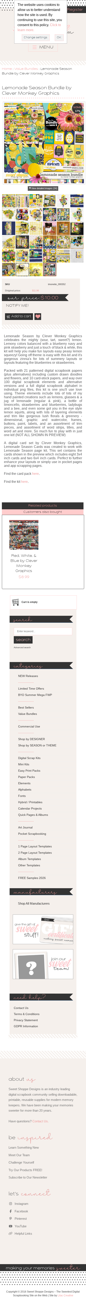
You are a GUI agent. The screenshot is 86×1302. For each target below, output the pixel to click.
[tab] (42, 505)
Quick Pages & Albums (33, 814)
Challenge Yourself (21, 1162)
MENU (45, 47)
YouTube (20, 1226)
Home (7, 69)
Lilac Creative (65, 1295)
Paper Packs (26, 777)
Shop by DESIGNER (31, 739)
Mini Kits (23, 764)
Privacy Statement (26, 1020)
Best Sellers (26, 707)
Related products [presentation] (42, 505)
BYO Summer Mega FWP (35, 695)
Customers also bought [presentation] (42, 512)
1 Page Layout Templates (35, 846)
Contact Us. (40, 1121)
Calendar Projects (30, 808)
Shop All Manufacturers (34, 903)
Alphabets (24, 789)
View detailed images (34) (44, 188)
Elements (24, 783)
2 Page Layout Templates (35, 852)
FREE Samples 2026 (32, 878)
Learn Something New (24, 1147)
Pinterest (20, 1218)
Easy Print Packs (29, 770)
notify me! (14, 306)
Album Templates (29, 859)
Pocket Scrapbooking (32, 833)
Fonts (22, 796)
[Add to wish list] (38, 316)
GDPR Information (26, 1026)
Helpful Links (23, 1233)
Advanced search (22, 647)
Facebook (21, 1211)
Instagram (21, 1203)
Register (75, 10)
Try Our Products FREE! (25, 1170)
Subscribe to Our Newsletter (28, 1177)
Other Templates (29, 865)
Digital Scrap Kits (29, 758)
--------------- (26, 682)
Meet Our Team (19, 1155)
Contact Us (21, 1008)
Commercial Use (29, 726)
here (35, 473)
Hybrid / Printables (30, 802)
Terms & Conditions (26, 1014)
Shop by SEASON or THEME (37, 745)
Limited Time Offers (31, 688)
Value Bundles (26, 69)
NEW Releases (28, 676)
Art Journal (25, 827)
